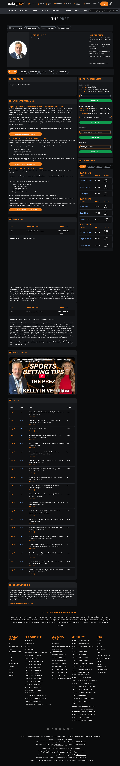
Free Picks (56, 11)
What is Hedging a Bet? (80, 695)
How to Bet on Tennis (33, 685)
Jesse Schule (23, 617)
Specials (45, 11)
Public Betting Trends (33, 701)
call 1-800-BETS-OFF (80, 742)
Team (99, 652)
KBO (10, 661)
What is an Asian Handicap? (81, 678)
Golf (10, 669)
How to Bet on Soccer (33, 670)
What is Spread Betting (80, 672)
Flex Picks (23, 11)
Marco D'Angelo (33, 617)
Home (99, 641)
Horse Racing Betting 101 (34, 682)
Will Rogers (84, 194)
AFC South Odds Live (59, 675)
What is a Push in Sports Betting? (84, 686)
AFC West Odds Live (59, 663)
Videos (27, 647)
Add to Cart (95, 101)
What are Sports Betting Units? (83, 684)
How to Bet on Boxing (33, 679)
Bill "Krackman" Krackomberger (67, 620)
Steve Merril (85, 617)
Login (95, 4)
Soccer (11, 666)
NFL (10, 643)
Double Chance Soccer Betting (83, 706)
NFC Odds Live (57, 649)
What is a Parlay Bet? (79, 654)
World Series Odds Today (61, 678)
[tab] (12, 72)
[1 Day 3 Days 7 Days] (95, 95)
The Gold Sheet (15, 620)
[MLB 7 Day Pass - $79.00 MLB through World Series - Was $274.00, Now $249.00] (95, 146)
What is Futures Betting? (81, 675)
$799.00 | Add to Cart (25, 210)
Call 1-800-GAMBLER (67, 739)
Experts (35, 11)
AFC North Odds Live (59, 669)
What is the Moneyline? (80, 641)
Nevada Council (49, 752)
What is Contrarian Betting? (82, 721)
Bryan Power (44, 617)
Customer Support (104, 658)
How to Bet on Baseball (34, 664)
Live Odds (67, 11)
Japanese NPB (13, 663)
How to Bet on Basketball (34, 661)
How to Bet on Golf (32, 673)
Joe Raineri (27, 622)
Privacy (100, 661)
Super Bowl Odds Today (61, 646)
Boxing (11, 672)
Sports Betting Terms (33, 655)
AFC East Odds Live (59, 658)
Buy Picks (12, 11)
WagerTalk (41, 760)
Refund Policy (102, 669)
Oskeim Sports (85, 187)
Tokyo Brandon (85, 232)
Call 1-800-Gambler (75, 748)
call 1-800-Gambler (81, 755)
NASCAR (11, 675)
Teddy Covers (60, 625)
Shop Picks (101, 650)
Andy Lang (93, 622)
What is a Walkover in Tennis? (82, 709)
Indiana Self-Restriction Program (60, 746)
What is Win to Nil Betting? (82, 689)
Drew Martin (84, 213)
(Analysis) (32, 416)
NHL (10, 655)
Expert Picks (29, 644)
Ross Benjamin (17, 622)
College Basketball (16, 652)
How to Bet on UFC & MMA (34, 676)
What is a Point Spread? (80, 644)
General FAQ (101, 672)
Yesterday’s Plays (103, 655)
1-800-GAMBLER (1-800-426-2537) (92, 736)
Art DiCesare (25, 620)
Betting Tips (29, 650)
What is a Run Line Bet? (80, 660)
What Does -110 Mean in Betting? (83, 712)
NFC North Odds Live (59, 666)
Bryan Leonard (105, 617)
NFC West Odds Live (59, 661)
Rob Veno (34, 620)
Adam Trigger (83, 620)
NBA (10, 649)
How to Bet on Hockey (33, 667)
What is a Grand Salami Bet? (82, 718)
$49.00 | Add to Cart (25, 134)
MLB (15, 598)
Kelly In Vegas (45, 622)
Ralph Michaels (85, 239)
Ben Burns (53, 617)
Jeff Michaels (36, 622)
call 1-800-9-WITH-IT (80, 744)
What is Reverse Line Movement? (83, 715)
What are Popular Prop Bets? (82, 663)
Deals (99, 644)
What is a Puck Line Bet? (80, 657)
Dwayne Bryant (105, 620)
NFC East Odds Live (59, 655)
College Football (15, 646)
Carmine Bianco (103, 622)
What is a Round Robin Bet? (82, 669)
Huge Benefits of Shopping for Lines (38, 704)
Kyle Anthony (77, 622)
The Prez (85, 622)
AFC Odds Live (57, 652)
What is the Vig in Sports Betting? (84, 692)
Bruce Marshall (85, 245)
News (77, 11)
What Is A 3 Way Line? (79, 652)
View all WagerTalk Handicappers (21, 603)
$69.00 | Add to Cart (25, 164)
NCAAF (72, 596)
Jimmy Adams (56, 622)
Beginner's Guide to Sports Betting (38, 652)
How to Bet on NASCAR (33, 687)
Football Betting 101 (33, 658)
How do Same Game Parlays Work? (84, 681)
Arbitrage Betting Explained (35, 698)
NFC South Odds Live (59, 672)
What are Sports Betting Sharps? (84, 698)
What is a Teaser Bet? (79, 666)
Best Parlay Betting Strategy (35, 695)
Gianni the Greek (86, 181)
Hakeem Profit (66, 622)
